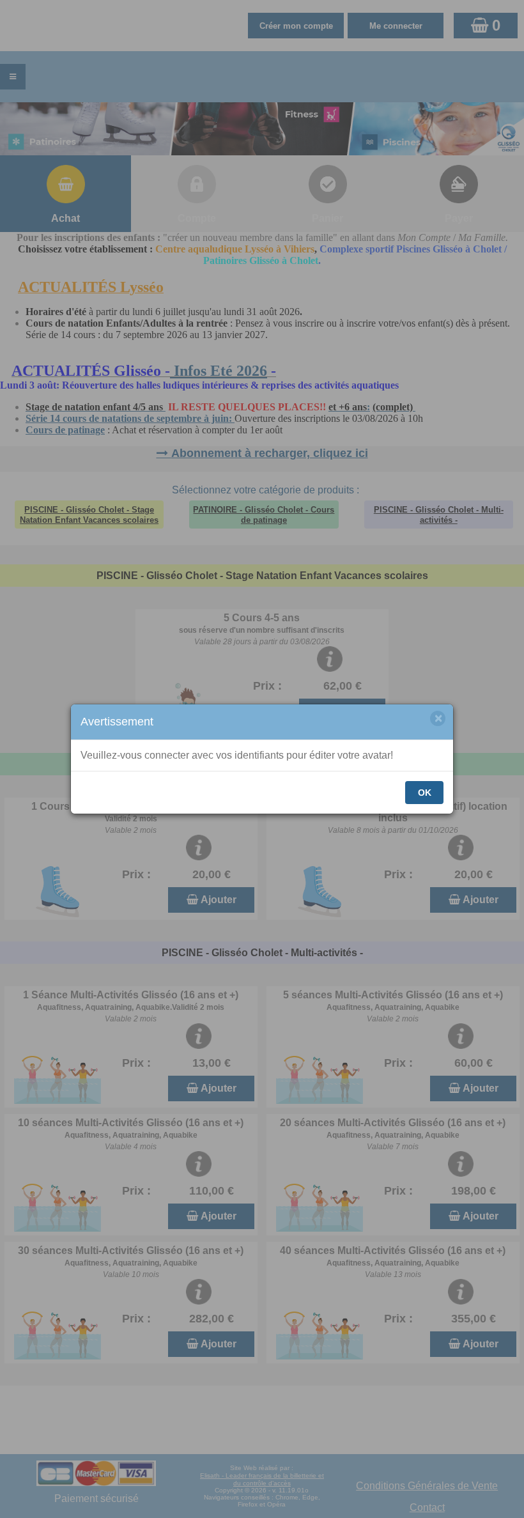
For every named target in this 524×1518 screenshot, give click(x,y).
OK (424, 792)
